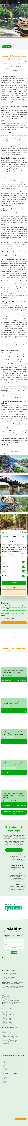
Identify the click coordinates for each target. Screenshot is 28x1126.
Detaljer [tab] (14, 536)
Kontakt (22, 4)
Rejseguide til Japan (6, 1022)
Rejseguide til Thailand (7, 1011)
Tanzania (17, 1075)
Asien (3, 1059)
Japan (4, 1070)
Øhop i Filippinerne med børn (8, 1037)
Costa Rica (17, 1061)
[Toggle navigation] (25, 3)
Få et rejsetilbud (20, 1119)
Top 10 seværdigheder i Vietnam (9, 1035)
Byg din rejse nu (14, 850)
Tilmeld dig (14, 952)
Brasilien (5, 1077)
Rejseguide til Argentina (7, 1023)
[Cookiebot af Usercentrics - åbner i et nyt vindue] (20, 532)
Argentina (5, 1075)
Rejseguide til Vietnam (7, 1017)
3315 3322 (8, 976)
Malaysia (5, 1068)
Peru (4, 1082)
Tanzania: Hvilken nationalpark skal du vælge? (12, 1041)
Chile (4, 1078)
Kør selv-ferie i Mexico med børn (9, 1040)
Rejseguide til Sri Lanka (7, 1013)
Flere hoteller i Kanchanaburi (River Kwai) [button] (14, 812)
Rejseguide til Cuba (6, 1021)
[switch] (24, 567)
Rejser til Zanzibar (6, 1043)
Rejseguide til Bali (6, 1015)
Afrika (15, 1073)
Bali (4, 1065)
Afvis (14, 592)
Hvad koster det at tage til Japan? (10, 1036)
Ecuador (5, 1081)
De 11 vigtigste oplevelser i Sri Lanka (10, 1039)
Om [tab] (23, 536)
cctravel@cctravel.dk (10, 977)
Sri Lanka (5, 1062)
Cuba (16, 1062)
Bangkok (21, 63)
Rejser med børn (6, 1033)
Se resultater (14, 623)
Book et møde (6, 982)
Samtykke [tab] (5, 536)
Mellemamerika (18, 1059)
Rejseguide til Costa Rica (8, 1019)
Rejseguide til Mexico (7, 1018)
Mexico (16, 1064)
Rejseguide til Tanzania (7, 1025)
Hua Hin (18, 424)
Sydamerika (5, 1073)
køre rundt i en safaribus (12, 436)
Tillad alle (14, 582)
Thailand (10, 93)
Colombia (5, 1079)
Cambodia (5, 1069)
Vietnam (5, 1066)
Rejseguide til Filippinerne (8, 1014)
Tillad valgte (14, 587)
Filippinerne (5, 1064)
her (14, 858)
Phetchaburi (16, 433)
